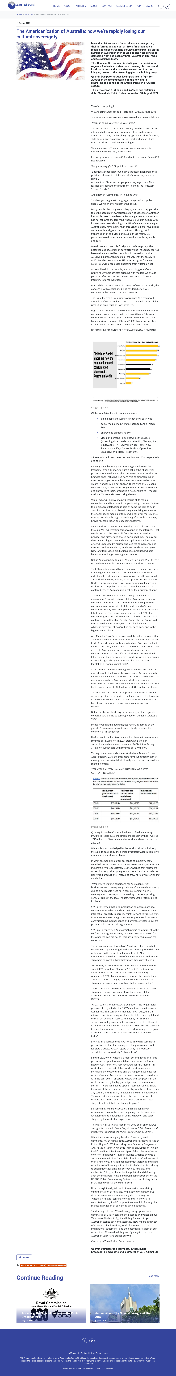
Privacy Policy (95, 1353)
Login (105, 1353)
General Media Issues (56, 1265)
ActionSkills (108, 1368)
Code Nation (89, 1368)
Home (56, 5)
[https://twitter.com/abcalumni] (167, 6)
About (68, 5)
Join (139, 5)
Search (150, 5)
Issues (93, 5)
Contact (107, 5)
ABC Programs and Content (33, 1265)
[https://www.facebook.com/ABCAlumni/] (161, 6)
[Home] (21, 5)
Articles (82, 5)
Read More (154, 1275)
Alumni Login (124, 5)
